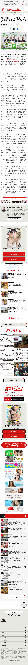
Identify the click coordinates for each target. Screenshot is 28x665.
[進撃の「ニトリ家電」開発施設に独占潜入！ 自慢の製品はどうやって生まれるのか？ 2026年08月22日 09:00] (21, 341)
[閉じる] (26, 4)
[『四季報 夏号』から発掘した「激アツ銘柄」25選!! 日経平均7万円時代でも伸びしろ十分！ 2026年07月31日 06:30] (21, 369)
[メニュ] (25, 9)
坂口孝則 (16, 61)
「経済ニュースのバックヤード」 (13, 59)
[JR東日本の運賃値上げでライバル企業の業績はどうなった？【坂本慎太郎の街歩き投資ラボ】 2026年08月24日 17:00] (7, 341)
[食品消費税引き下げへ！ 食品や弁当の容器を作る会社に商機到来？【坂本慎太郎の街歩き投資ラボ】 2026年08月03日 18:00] (7, 369)
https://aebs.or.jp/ (11, 624)
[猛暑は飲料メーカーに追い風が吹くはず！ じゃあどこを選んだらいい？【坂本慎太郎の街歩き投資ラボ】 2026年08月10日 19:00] (7, 355)
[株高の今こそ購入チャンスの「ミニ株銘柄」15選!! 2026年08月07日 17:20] (21, 355)
